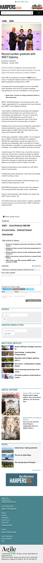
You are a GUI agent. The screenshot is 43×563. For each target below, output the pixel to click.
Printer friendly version (12, 216)
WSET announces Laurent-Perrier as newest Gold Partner (23, 257)
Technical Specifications (8, 506)
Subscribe (7, 334)
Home (4, 21)
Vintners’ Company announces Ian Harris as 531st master (23, 245)
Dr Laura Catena (8, 230)
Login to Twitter (30, 289)
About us (5, 498)
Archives (4, 529)
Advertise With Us (9, 502)
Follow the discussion (39, 266)
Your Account (7, 525)
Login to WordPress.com (18, 289)
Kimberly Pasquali (24, 230)
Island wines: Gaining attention (26, 448)
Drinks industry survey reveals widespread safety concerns (23, 253)
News (11, 21)
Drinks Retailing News (7, 536)
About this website (9, 509)
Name (3, 291)
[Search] (31, 13)
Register (4, 512)
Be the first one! (29, 270)
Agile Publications (9, 532)
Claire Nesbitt (7, 234)
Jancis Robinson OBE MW (19, 226)
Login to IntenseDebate (6, 289)
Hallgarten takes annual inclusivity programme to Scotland (23, 249)
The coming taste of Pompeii (25, 462)
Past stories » (36, 470)
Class (3, 541)
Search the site (5, 520)
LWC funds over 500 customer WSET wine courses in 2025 (20, 261)
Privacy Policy (5, 522)
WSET (30, 77)
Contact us (6, 500)
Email (16, 291)
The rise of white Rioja (23, 455)
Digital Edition (5, 517)
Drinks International (6, 538)
